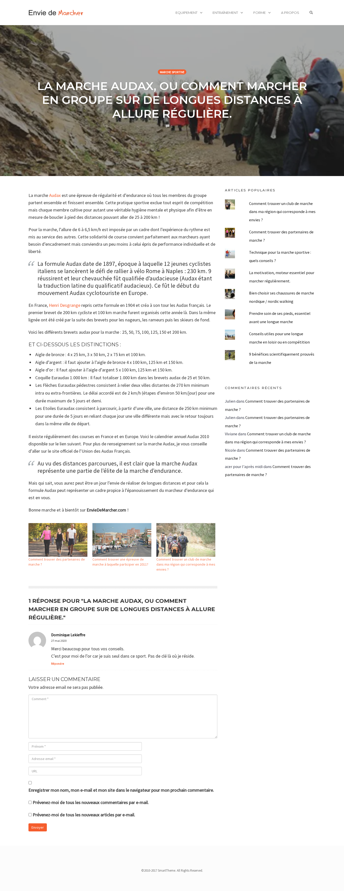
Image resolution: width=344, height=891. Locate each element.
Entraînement (225, 13)
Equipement (186, 13)
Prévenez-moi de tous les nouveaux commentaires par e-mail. (91, 802)
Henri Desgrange (64, 305)
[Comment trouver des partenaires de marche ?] (57, 540)
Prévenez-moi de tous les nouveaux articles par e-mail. (84, 815)
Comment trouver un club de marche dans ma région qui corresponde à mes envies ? (185, 564)
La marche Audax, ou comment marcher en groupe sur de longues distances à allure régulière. (172, 99)
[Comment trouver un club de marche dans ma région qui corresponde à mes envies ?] (185, 540)
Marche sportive (172, 72)
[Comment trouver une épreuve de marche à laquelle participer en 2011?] (121, 540)
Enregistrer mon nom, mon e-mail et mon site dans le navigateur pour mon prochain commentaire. (121, 790)
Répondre (57, 663)
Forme (259, 13)
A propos (290, 13)
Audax (55, 195)
